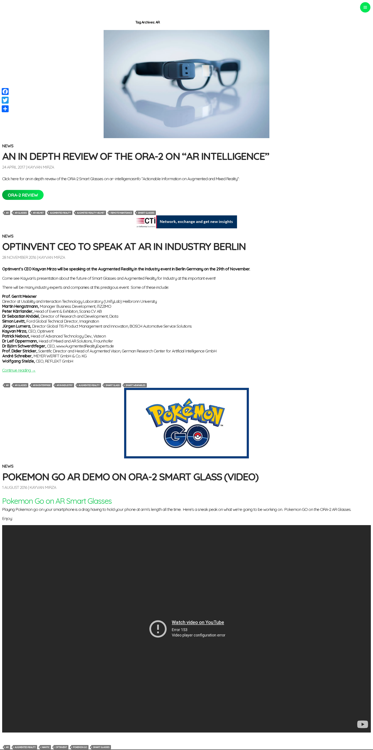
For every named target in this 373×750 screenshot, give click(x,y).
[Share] (5, 108)
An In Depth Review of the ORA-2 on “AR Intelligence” (135, 156)
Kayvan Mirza (40, 167)
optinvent (61, 747)
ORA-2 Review (23, 195)
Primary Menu (365, 7)
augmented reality (60, 212)
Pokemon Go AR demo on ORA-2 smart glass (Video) (130, 476)
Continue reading (19, 370)
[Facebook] (5, 91)
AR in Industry (65, 385)
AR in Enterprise (42, 385)
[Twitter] (5, 100)
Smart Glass (113, 385)
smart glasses (146, 212)
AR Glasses (21, 212)
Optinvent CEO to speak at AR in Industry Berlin (124, 246)
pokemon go (80, 747)
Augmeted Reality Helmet (90, 212)
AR (7, 212)
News (7, 145)
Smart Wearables (135, 385)
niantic (45, 747)
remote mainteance (121, 212)
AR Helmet (38, 212)
